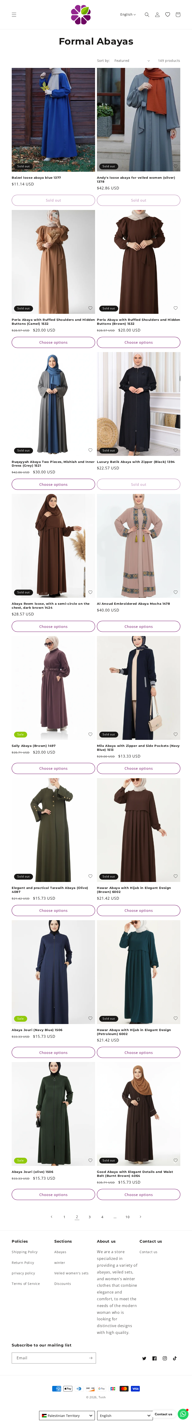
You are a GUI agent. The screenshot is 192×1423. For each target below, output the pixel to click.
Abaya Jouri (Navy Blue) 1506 (37, 1030)
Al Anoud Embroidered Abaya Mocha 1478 (133, 603)
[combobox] (67, 1415)
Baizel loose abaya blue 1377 (36, 177)
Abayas (60, 1252)
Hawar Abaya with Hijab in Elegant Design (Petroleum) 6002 (134, 1032)
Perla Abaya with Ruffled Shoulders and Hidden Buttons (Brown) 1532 (138, 321)
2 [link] (77, 1216)
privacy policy (23, 1273)
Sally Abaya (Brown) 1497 (33, 746)
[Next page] (140, 1217)
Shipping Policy (25, 1252)
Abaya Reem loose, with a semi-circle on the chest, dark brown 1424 (51, 605)
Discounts (62, 1283)
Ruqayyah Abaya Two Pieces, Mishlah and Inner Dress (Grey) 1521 (53, 464)
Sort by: (103, 60)
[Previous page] (52, 1217)
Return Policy (23, 1262)
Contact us (149, 1252)
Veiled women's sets (71, 1273)
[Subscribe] (90, 1358)
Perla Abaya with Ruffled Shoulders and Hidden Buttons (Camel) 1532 (53, 321)
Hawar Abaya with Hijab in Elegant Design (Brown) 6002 (134, 890)
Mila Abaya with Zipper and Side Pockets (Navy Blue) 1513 (138, 748)
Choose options (53, 342)
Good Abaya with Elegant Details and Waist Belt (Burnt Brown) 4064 (135, 1174)
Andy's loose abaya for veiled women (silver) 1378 (136, 179)
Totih (102, 1397)
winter (59, 1262)
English (126, 14)
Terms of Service (26, 1283)
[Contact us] (183, 1414)
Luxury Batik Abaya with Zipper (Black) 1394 (136, 462)
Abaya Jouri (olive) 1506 (32, 1172)
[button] (14, 15)
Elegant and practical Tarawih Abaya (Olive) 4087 (50, 890)
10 (127, 1217)
